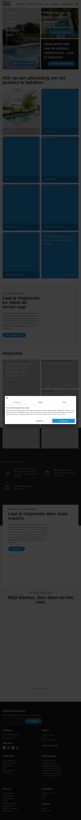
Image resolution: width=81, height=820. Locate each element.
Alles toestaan (63, 420)
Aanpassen (39, 420)
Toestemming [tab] (16, 402)
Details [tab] (40, 402)
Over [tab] (64, 402)
